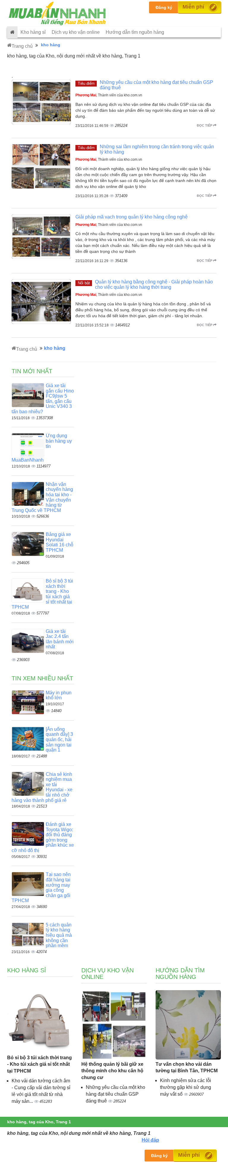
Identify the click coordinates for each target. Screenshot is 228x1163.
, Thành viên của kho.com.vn (108, 95)
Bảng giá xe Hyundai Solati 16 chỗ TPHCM (59, 542)
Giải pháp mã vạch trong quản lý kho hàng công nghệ (131, 216)
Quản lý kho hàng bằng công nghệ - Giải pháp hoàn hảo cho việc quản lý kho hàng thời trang (154, 284)
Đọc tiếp (205, 125)
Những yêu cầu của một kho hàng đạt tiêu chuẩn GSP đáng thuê (115, 1094)
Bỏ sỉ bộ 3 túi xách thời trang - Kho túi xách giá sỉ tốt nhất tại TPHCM (39, 1064)
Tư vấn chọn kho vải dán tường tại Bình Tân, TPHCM (187, 1067)
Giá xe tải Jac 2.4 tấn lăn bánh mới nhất (60, 639)
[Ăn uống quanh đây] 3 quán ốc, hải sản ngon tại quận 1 (59, 739)
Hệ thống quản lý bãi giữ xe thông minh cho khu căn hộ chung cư (112, 1071)
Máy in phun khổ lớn (59, 695)
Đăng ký (164, 7)
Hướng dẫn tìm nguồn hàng (135, 32)
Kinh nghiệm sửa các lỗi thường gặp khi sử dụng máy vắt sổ (185, 1087)
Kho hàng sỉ (33, 32)
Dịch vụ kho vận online (76, 32)
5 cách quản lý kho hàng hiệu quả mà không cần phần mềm (59, 935)
